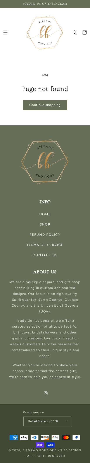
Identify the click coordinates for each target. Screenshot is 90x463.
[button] (5, 32)
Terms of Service (45, 245)
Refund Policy (45, 235)
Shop (45, 224)
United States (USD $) (43, 421)
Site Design (70, 450)
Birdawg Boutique (40, 450)
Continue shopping (45, 105)
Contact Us (45, 255)
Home (45, 214)
